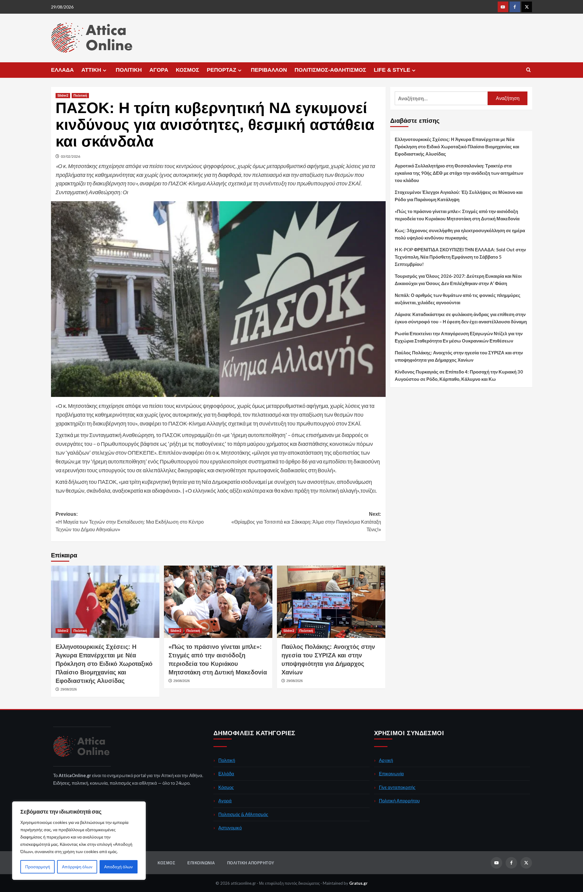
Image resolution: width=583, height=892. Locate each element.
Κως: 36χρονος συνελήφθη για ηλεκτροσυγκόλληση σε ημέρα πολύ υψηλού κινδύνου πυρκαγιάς (460, 234)
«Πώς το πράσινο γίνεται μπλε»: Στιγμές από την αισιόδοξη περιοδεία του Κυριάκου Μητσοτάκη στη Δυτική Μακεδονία (457, 214)
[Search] (528, 70)
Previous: (130, 521)
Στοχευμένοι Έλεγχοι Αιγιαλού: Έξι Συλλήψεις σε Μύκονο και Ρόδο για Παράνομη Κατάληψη (459, 195)
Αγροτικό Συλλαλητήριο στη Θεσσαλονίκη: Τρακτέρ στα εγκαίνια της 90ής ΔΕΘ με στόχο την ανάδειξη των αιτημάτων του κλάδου (459, 173)
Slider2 (62, 95)
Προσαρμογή (37, 866)
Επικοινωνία (391, 773)
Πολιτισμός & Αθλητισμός (243, 814)
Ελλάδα (226, 773)
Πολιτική (80, 95)
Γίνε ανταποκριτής (397, 787)
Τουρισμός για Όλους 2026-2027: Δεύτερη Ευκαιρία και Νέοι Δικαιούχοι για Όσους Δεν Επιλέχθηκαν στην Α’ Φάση (458, 279)
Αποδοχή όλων (118, 866)
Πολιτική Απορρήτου (399, 800)
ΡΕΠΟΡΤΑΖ (221, 70)
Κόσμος (226, 787)
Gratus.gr (358, 883)
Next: (306, 521)
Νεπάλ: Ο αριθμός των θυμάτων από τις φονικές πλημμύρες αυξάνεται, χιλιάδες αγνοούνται (457, 298)
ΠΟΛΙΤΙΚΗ (129, 70)
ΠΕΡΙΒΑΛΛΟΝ (269, 70)
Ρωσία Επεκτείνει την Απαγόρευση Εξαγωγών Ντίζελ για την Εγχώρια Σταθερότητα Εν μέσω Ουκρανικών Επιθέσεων (459, 337)
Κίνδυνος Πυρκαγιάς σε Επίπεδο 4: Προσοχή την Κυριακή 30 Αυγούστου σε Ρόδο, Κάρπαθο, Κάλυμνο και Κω (459, 375)
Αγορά (225, 800)
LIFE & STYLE (392, 70)
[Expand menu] (104, 70)
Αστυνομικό (230, 827)
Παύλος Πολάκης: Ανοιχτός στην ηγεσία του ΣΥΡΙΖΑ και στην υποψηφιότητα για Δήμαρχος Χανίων (459, 356)
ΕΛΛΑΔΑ (62, 70)
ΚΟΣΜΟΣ (187, 70)
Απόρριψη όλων (77, 866)
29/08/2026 (68, 689)
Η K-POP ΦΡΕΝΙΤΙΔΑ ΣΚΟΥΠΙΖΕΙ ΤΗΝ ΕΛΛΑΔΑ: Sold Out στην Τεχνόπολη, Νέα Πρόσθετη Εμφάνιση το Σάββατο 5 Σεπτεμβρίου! (460, 257)
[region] (79, 840)
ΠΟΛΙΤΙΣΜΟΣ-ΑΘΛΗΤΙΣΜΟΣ (330, 70)
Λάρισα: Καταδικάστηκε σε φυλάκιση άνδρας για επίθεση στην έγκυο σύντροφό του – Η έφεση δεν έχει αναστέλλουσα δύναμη (461, 318)
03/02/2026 (70, 156)
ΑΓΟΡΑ (158, 70)
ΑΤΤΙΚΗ (91, 70)
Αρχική (386, 760)
